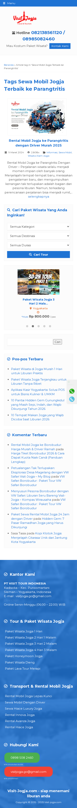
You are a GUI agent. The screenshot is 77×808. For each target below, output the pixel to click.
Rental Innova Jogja (20, 715)
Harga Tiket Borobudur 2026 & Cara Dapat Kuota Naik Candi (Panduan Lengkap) (37, 457)
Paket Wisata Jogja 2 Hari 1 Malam (30, 637)
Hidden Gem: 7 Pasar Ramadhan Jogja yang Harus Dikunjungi (37, 523)
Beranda (9, 64)
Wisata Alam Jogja (38, 155)
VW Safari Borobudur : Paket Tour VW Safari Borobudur (38, 481)
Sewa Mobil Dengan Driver (25, 702)
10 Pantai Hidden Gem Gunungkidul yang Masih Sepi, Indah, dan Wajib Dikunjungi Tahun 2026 (37, 404)
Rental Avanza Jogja (20, 721)
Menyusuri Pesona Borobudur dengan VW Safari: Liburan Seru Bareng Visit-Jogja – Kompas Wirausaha (40, 495)
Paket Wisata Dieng (20, 662)
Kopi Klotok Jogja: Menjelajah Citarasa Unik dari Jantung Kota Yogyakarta (39, 537)
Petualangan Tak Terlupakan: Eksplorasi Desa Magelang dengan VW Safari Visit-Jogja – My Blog (40, 472)
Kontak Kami (60, 46)
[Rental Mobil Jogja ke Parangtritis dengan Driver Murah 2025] (39, 118)
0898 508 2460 (22, 757)
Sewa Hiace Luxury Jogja (23, 708)
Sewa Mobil (65, 152)
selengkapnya (38, 196)
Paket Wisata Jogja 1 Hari (23, 631)
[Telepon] (72, 399)
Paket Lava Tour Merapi (22, 668)
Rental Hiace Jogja (19, 727)
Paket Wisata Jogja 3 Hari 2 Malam (31, 643)
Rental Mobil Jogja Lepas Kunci (28, 696)
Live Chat (11, 600)
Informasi (52, 152)
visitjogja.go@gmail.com (33, 596)
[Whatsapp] (72, 391)
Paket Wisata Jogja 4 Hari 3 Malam (31, 650)
